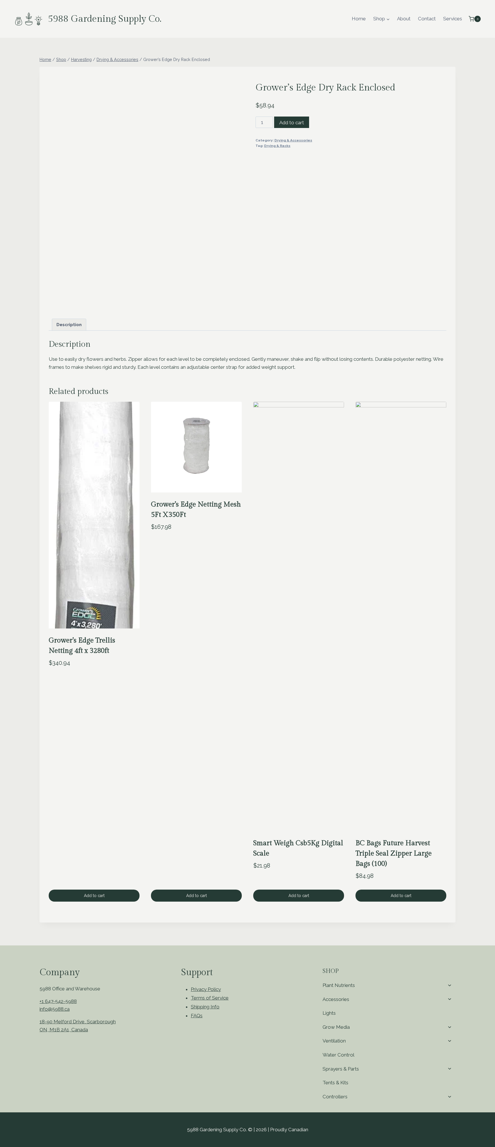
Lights (329, 1013)
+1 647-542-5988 (58, 1001)
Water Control (338, 1055)
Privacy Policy (206, 989)
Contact (427, 18)
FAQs (197, 1015)
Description (69, 324)
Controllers (335, 1096)
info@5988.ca (55, 1009)
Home (359, 18)
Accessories (336, 999)
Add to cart (291, 122)
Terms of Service (210, 998)
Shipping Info (205, 1007)
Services (452, 18)
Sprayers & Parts (341, 1069)
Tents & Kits (335, 1082)
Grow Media (336, 1027)
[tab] (69, 325)
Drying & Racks (277, 146)
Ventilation (334, 1041)
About (403, 18)
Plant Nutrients (339, 985)
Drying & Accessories (293, 140)
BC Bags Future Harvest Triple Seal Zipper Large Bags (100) (393, 853)
